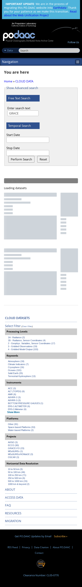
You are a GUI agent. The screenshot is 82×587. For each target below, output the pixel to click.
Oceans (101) (14, 370)
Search (23, 46)
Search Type (10, 46)
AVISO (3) (13, 442)
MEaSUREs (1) (15, 451)
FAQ (8, 505)
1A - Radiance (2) (16, 337)
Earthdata (59, 8)
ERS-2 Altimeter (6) (17, 409)
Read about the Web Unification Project (40, 13)
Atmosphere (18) (16, 361)
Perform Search (21, 159)
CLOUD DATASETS (17, 318)
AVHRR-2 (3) (14, 397)
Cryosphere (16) (16, 367)
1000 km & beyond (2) (18, 484)
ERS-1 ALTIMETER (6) (19, 406)
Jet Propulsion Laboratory (24, 23)
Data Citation (41, 547)
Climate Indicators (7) (18, 364)
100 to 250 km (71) (17, 475)
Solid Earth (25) (15, 373)
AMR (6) (12, 394)
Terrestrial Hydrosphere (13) (22, 376)
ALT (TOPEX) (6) (16, 391)
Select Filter (13, 326)
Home (8, 81)
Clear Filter (27, 326)
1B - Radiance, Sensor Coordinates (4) (27, 340)
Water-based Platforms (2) (21, 430)
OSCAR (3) (13, 457)
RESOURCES (13, 513)
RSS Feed (13, 547)
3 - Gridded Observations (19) (22, 346)
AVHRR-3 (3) (14, 400)
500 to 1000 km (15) (17, 481)
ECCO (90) (13, 445)
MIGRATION (13, 521)
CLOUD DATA (24, 81)
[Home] (28, 36)
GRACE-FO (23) (16, 448)
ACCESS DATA (14, 497)
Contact (39, 553)
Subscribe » (60, 536)
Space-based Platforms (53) (21, 427)
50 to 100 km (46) (16, 472)
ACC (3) (12, 388)
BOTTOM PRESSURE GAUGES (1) (25, 403)
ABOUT (10, 489)
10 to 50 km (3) (15, 469)
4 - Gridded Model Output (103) (23, 349)
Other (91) (13, 424)
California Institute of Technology (24, 26)
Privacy (26, 547)
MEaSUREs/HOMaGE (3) (20, 454)
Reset (43, 159)
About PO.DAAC (61, 547)
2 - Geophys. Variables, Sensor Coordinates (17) (31, 343)
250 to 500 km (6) (16, 478)
